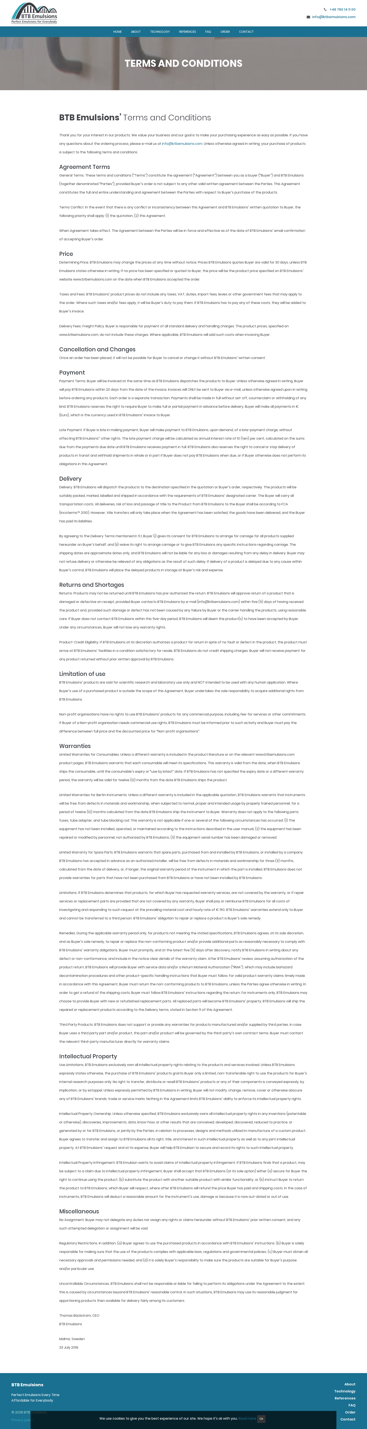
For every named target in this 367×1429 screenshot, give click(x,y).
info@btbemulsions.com (334, 16)
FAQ (208, 32)
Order (225, 32)
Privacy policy (22, 1420)
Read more (247, 1418)
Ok (261, 1419)
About (136, 32)
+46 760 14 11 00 (342, 9)
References (187, 32)
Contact (246, 32)
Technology (160, 32)
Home (117, 32)
